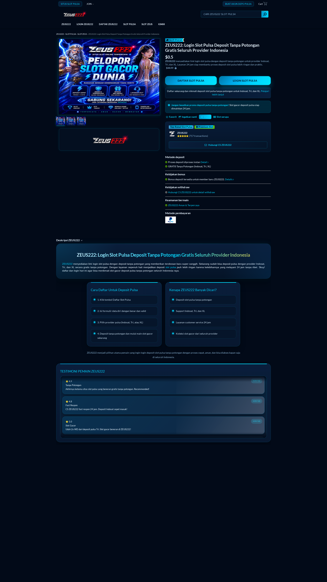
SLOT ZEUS (147, 24)
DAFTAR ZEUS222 (108, 24)
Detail (204, 162)
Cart (260, 4)
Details (228, 179)
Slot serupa (223, 116)
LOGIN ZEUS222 (85, 24)
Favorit (173, 116)
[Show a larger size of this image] (60, 121)
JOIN (89, 4)
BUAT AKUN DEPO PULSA (238, 4)
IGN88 (161, 24)
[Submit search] (264, 14)
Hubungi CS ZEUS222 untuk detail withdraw (191, 192)
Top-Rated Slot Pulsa (181, 126)
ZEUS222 (66, 24)
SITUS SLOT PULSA (70, 4)
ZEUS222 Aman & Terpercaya (183, 205)
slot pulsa (171, 267)
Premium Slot (205, 126)
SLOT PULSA (129, 24)
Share (207, 116)
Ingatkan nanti (189, 116)
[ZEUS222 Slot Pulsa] (77, 14)
